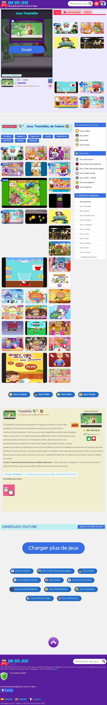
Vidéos (88, 12)
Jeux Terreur (85, 252)
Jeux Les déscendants (26, 589)
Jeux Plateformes (87, 216)
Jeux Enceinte (22, 571)
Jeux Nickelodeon (58, 589)
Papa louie (34, 136)
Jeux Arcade (85, 229)
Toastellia (37, 699)
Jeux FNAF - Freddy (88, 178)
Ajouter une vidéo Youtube (91, 527)
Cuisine (48, 136)
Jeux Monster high (40, 598)
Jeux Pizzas (84, 145)
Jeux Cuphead (87, 589)
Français (8, 690)
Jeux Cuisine (85, 131)
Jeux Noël (84, 140)
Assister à (21, 136)
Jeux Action (85, 211)
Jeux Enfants (85, 243)
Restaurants (62, 136)
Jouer (26, 49)
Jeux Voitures (85, 220)
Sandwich (7, 141)
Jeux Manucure (70, 598)
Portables (7, 136)
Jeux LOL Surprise (81, 580)
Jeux (57, 12)
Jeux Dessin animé (87, 173)
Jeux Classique (86, 225)
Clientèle (33, 141)
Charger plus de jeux (53, 548)
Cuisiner (20, 141)
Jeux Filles (84, 136)
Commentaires (72, 12)
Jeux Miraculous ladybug (90, 164)
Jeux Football (85, 206)
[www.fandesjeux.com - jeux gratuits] (15, 662)
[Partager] (50, 81)
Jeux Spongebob (87, 182)
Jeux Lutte (84, 234)
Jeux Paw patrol (86, 159)
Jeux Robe (84, 248)
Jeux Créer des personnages (92, 169)
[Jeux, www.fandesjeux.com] (15, 4)
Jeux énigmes (85, 187)
